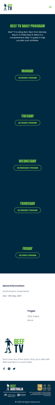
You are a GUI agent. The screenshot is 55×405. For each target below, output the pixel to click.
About (30, 320)
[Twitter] (14, 369)
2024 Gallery (33, 316)
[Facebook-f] (4, 369)
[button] (50, 7)
